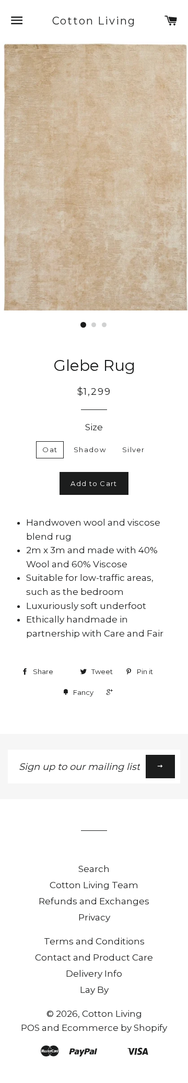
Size (94, 427)
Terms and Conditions (94, 941)
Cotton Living (94, 21)
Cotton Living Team (94, 885)
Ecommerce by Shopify (114, 1028)
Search (94, 869)
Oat (49, 449)
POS (30, 1028)
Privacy (94, 917)
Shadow (90, 449)
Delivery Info (94, 973)
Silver (133, 449)
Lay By (94, 990)
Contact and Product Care (94, 957)
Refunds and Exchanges (94, 901)
